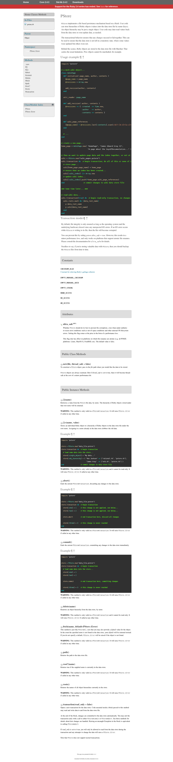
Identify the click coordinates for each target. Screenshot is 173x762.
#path (27, 83)
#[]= (26, 69)
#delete (27, 78)
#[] (26, 67)
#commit (28, 75)
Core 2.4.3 (44, 2)
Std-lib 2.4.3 (61, 2)
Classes (34, 14)
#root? (27, 86)
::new (27, 64)
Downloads (78, 2)
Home (26, 2)
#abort (27, 72)
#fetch (27, 80)
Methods (42, 14)
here (103, 6)
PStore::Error (35, 51)
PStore (27, 109)
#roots (27, 89)
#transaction (29, 91)
